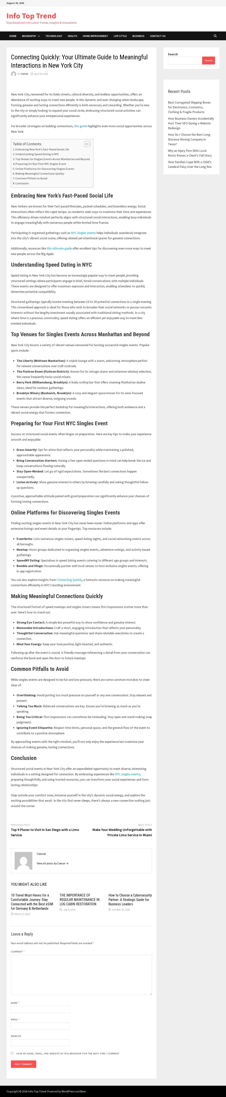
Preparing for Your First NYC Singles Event (40, 164)
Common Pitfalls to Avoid (31, 178)
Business (138, 36)
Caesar (24, 73)
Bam (83, 1091)
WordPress (68, 1091)
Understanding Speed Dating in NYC (37, 154)
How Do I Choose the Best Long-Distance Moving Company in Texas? (189, 139)
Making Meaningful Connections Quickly (39, 173)
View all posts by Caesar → (53, 863)
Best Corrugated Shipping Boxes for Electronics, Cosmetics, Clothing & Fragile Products (189, 107)
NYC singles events (83, 233)
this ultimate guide (59, 248)
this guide (80, 126)
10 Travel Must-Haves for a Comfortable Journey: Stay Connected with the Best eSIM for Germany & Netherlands (32, 902)
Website (16, 1036)
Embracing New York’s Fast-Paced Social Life (42, 149)
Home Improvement (95, 36)
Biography (29, 36)
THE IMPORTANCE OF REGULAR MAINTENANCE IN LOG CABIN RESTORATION (80, 899)
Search (173, 54)
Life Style (120, 36)
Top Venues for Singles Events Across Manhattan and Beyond (52, 159)
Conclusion (22, 183)
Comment (18, 951)
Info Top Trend (31, 15)
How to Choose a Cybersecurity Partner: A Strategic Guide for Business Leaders (130, 899)
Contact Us (158, 36)
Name (15, 1002)
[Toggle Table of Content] (86, 144)
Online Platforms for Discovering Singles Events (44, 168)
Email (15, 1019)
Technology (53, 36)
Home (12, 36)
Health (72, 36)
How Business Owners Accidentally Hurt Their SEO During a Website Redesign (191, 123)
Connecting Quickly (69, 580)
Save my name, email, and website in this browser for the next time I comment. (68, 1053)
